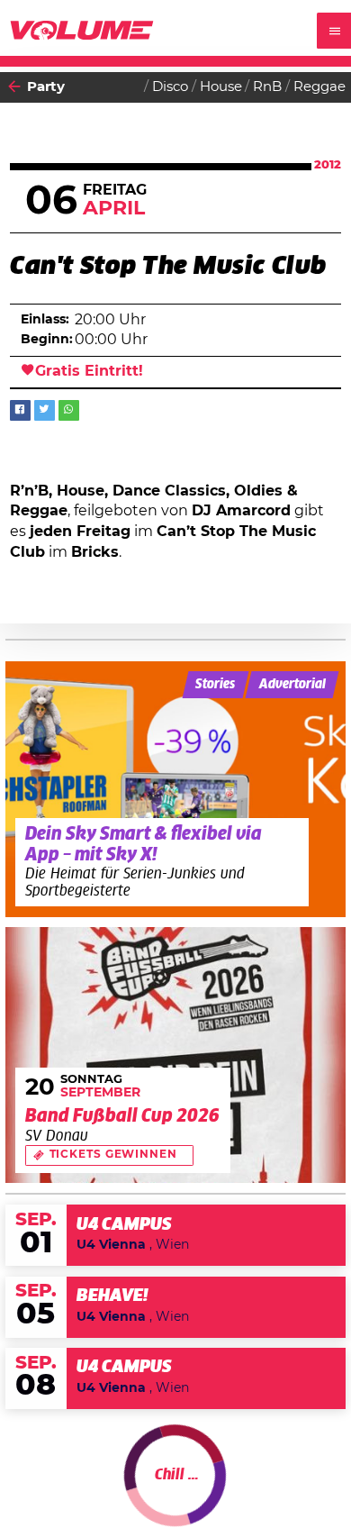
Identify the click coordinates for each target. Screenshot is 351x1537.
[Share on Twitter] (44, 410)
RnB (267, 87)
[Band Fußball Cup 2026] (175, 1055)
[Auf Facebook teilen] (20, 410)
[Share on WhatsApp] (68, 410)
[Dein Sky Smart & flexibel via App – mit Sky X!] (175, 789)
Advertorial (292, 684)
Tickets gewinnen (113, 1155)
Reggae (319, 87)
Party (46, 87)
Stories (215, 684)
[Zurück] (14, 87)
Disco (170, 87)
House (221, 87)
